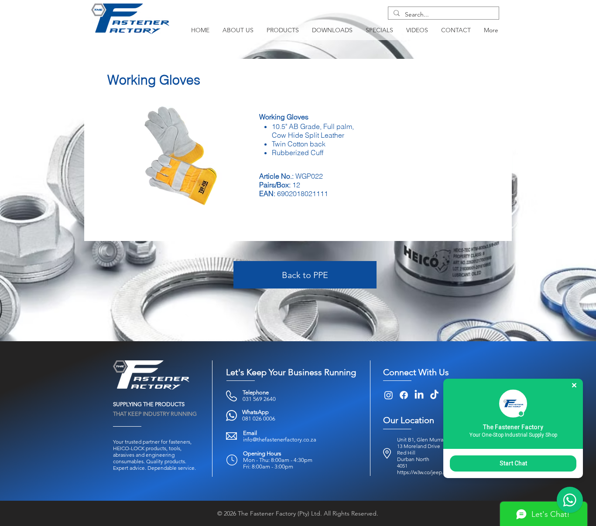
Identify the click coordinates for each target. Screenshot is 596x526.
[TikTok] (434, 395)
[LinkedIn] (419, 395)
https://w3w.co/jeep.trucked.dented (438, 472)
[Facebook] (403, 395)
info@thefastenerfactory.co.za (279, 439)
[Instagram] (388, 395)
